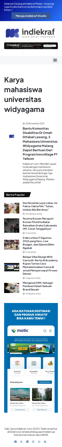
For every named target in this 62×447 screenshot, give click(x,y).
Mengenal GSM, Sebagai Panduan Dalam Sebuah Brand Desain (38, 286)
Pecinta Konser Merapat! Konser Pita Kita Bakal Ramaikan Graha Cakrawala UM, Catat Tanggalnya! (40, 223)
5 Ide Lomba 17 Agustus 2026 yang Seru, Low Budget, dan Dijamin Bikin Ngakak (38, 242)
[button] (55, 60)
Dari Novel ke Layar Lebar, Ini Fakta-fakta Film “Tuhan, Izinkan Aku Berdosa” (40, 206)
